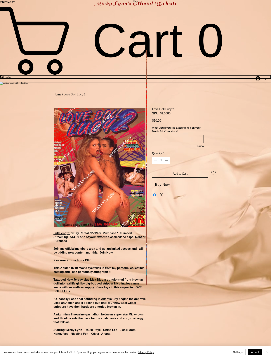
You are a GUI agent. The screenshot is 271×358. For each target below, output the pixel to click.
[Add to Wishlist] (213, 173)
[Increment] (167, 160)
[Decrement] (155, 160)
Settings (238, 352)
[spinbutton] (161, 160)
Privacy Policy (146, 352)
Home (57, 94)
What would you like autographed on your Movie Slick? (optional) (176, 129)
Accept (255, 352)
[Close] (266, 352)
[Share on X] (161, 195)
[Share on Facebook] (154, 195)
